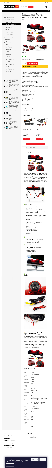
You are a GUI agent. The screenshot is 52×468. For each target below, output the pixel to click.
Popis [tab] (23, 147)
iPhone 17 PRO (8, 68)
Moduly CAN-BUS (8, 27)
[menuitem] (8, 11)
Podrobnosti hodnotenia (37, 20)
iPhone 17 (7, 66)
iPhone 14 (7, 51)
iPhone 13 (7, 46)
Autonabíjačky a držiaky (9, 30)
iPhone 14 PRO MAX (9, 54)
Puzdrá (6, 44)
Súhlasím (42, 459)
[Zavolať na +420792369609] (5, 2)
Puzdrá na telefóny (7, 42)
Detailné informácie (26, 104)
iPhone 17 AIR (8, 71)
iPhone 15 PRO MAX (9, 59)
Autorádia (7, 20)
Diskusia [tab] (34, 147)
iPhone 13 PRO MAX (9, 49)
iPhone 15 (7, 56)
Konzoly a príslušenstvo (8, 37)
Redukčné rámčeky (9, 32)
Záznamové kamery (9, 25)
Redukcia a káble (8, 22)
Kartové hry (6, 73)
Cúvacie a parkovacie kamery (10, 24)
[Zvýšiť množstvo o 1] (26, 62)
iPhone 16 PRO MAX (9, 64)
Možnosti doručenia (39, 59)
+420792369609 (32, 437)
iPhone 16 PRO (8, 63)
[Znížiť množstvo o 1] (26, 64)
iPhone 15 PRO (8, 57)
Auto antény (7, 29)
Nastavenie (9, 465)
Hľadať (30, 6)
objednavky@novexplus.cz (34, 435)
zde (22, 461)
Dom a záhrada (7, 39)
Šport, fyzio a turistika (8, 41)
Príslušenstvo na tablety (8, 17)
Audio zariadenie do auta (9, 19)
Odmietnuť (34, 459)
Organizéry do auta (9, 34)
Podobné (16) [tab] (28, 147)
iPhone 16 (7, 61)
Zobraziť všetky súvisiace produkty (35, 144)
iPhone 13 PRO (8, 47)
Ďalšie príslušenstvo (9, 36)
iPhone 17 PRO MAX (9, 69)
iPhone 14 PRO (8, 52)
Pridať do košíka (33, 63)
